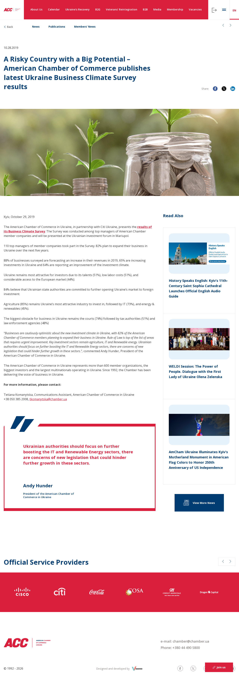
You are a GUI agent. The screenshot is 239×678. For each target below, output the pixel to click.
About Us (36, 9)
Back (10, 27)
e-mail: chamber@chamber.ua (185, 641)
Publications (57, 26)
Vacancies (195, 9)
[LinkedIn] (232, 88)
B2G (97, 9)
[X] (224, 88)
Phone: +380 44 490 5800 (180, 647)
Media (157, 9)
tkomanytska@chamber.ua (48, 399)
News (36, 26)
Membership (175, 9)
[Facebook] (215, 88)
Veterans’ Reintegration (121, 9)
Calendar (54, 9)
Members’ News (85, 26)
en (234, 10)
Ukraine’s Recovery (77, 9)
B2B (145, 9)
